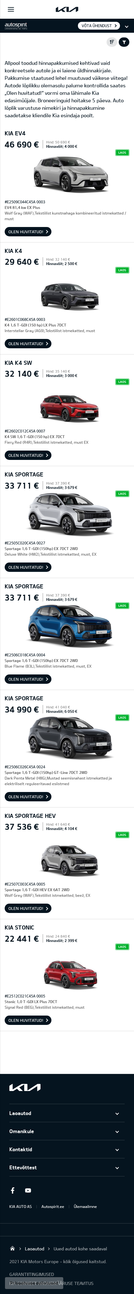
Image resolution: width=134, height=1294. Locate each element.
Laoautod (20, 1113)
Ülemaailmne (85, 1206)
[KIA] (67, 9)
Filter (124, 42)
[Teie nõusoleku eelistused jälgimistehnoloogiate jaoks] (34, 1283)
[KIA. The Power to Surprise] (25, 1087)
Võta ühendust (97, 25)
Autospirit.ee (52, 1206)
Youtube (28, 1190)
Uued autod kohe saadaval (80, 1248)
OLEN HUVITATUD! (25, 231)
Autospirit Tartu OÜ (12, 1248)
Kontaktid (20, 1149)
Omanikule (21, 1131)
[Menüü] (11, 9)
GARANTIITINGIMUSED (31, 1274)
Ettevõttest (23, 1167)
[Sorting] (112, 42)
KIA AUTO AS (20, 1206)
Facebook (12, 1190)
